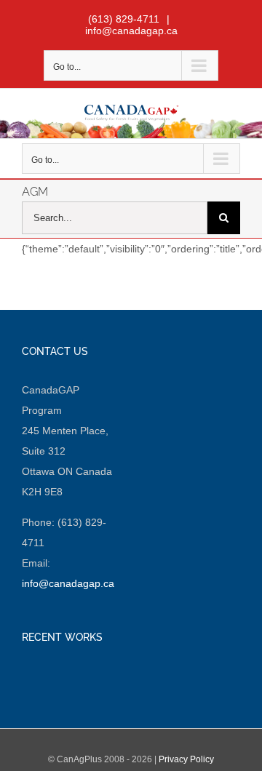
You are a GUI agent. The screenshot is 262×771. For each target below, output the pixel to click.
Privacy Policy (186, 759)
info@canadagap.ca (131, 30)
